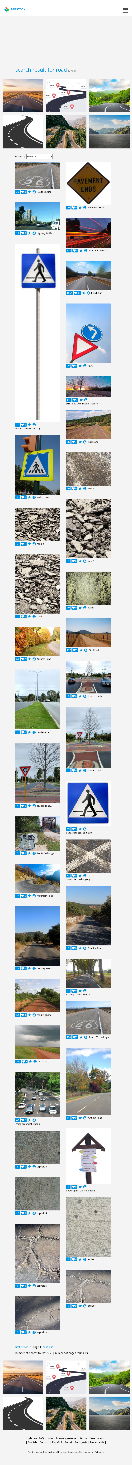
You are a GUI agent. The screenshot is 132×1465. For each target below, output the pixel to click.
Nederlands (97, 1442)
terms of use (87, 1438)
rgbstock (17, 9)
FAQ (41, 1438)
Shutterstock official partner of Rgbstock (47, 1452)
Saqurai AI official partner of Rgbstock (86, 1452)
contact (50, 1438)
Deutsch (44, 1442)
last (50, 1347)
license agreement (67, 1438)
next (45, 1347)
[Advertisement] (66, 40)
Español (57, 1442)
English (32, 1442)
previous (26, 1347)
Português (81, 1442)
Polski (68, 1442)
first (17, 1347)
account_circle (34, 192)
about (100, 1438)
